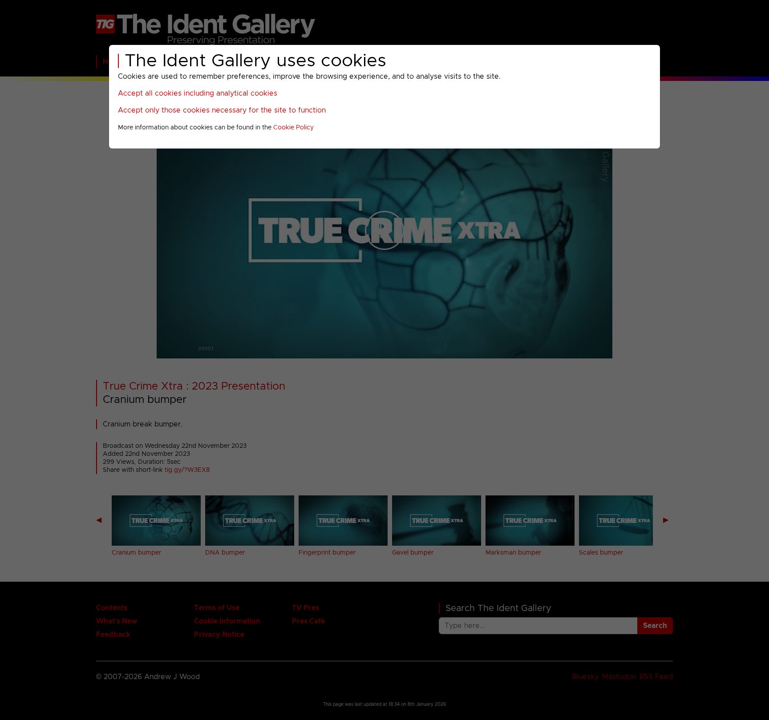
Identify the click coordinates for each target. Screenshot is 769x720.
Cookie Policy (293, 128)
